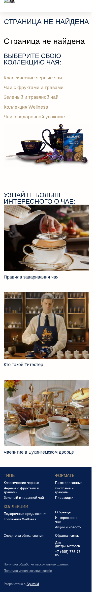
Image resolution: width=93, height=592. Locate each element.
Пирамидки (64, 497)
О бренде (63, 512)
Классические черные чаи (33, 77)
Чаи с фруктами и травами (33, 87)
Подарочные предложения (25, 514)
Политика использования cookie (28, 571)
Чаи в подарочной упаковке (34, 116)
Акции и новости (68, 527)
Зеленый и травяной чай (31, 97)
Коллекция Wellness (26, 107)
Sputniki (33, 584)
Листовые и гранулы (64, 490)
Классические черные (21, 483)
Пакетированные (69, 483)
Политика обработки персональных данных (36, 564)
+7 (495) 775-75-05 (68, 553)
